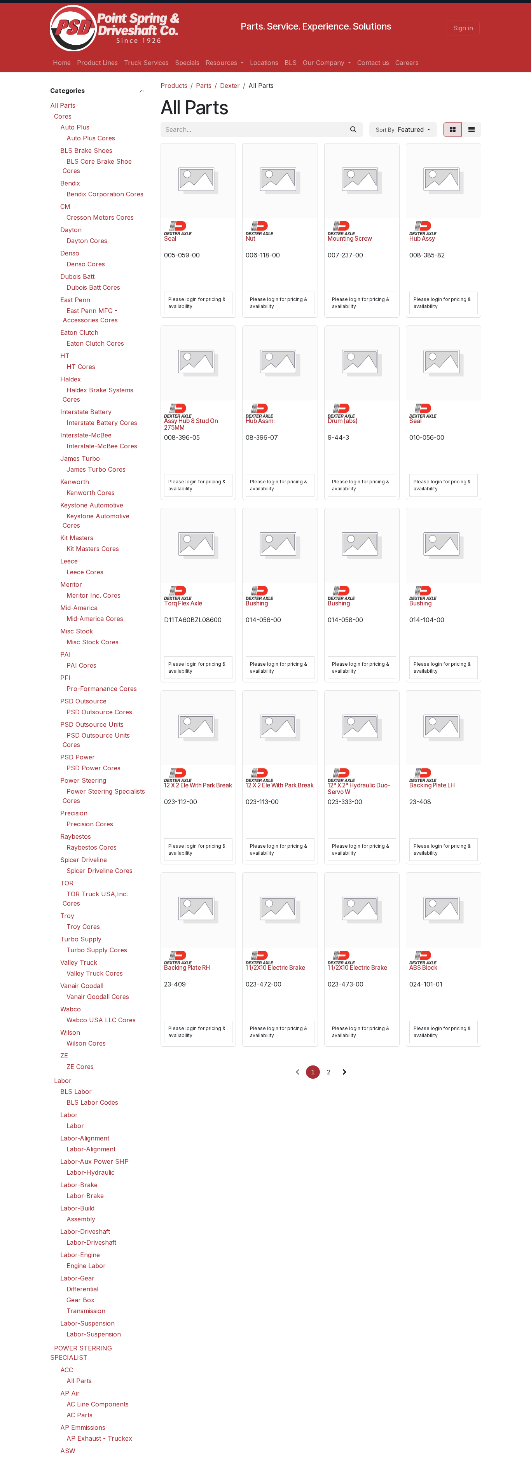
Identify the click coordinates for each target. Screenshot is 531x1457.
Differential (82, 1289)
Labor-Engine (80, 1255)
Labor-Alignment (84, 1138)
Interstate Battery (86, 412)
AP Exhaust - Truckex (99, 1438)
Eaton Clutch (79, 332)
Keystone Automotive (91, 505)
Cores (63, 116)
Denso (69, 253)
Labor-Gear (77, 1278)
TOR (66, 883)
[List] (471, 129)
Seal (170, 238)
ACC (66, 1370)
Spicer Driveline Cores (99, 871)
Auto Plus (74, 127)
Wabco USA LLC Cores (101, 1020)
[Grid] (452, 129)
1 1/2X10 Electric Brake (275, 967)
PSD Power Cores (93, 768)
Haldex (70, 379)
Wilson (70, 1032)
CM (65, 206)
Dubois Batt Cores (93, 287)
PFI (65, 678)
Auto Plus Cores (90, 138)
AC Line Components (97, 1404)
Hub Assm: (260, 421)
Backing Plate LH (432, 785)
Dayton (71, 230)
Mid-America (79, 608)
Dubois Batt (77, 276)
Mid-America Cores (94, 619)
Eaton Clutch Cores (95, 343)
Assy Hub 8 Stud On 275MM (191, 424)
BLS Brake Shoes (86, 150)
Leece (69, 561)
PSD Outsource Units (92, 724)
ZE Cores (80, 1066)
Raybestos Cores (91, 847)
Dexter (230, 85)
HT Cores (80, 367)
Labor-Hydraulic (90, 1172)
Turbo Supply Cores (96, 950)
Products (174, 85)
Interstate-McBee (86, 435)
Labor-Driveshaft (85, 1231)
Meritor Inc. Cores (93, 595)
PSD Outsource (83, 701)
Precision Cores (89, 824)
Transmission (85, 1311)
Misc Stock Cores (92, 642)
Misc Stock (76, 631)
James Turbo (80, 458)
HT (65, 356)
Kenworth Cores (90, 493)
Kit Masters (76, 538)
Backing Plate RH (187, 967)
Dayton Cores (86, 241)
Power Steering (83, 780)
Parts (203, 85)
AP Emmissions (82, 1427)
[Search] (353, 129)
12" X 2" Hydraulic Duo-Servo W (359, 789)
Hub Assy (422, 238)
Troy (67, 916)
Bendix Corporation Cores (104, 194)
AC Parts (79, 1415)
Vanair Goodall (81, 986)
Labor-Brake (79, 1185)
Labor (63, 1080)
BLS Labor (76, 1091)
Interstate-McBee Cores (101, 446)
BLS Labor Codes (92, 1102)
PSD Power (77, 757)
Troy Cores (83, 927)
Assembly (80, 1219)
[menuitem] (62, 62)
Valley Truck (78, 962)
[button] (403, 129)
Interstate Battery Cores (101, 423)
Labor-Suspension (87, 1323)
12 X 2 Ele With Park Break (198, 785)
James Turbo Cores (96, 469)
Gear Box (80, 1300)
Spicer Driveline (83, 860)
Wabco (70, 1009)
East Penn (75, 300)
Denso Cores (85, 264)
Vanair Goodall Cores (97, 996)
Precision (73, 813)
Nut (250, 238)
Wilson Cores (86, 1043)
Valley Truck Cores (94, 973)
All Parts (62, 105)
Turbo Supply (80, 939)
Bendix (70, 183)
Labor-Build (77, 1208)
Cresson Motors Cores (100, 217)
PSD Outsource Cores (99, 712)
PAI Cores (81, 665)
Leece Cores (84, 572)
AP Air (70, 1393)
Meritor (71, 584)
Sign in (463, 28)
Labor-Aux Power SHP (94, 1161)
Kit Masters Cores (92, 549)
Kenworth (74, 482)
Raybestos (75, 836)
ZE (64, 1056)
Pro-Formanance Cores (101, 689)
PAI (65, 654)
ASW (67, 1451)
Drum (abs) (343, 421)
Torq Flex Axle (183, 603)
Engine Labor (86, 1266)
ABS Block (423, 967)
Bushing (257, 603)
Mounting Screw (350, 238)
